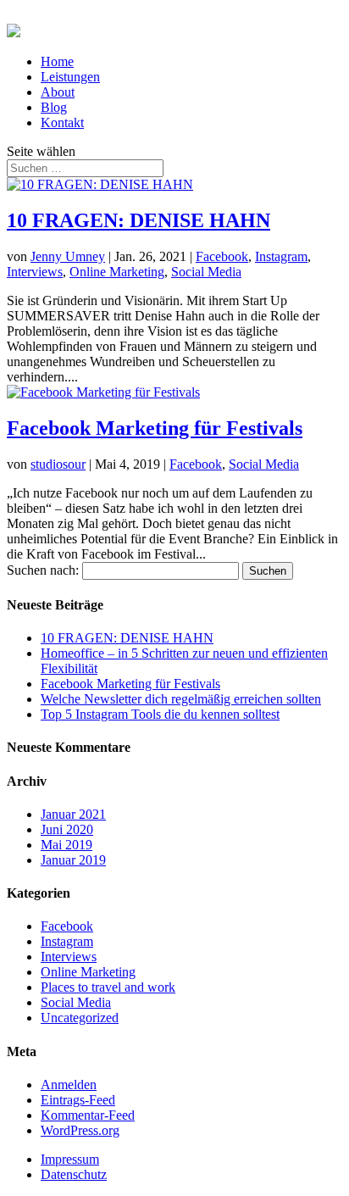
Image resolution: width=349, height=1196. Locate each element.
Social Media (206, 271)
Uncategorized (80, 1017)
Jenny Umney (67, 256)
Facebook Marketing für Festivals (154, 428)
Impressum (70, 1159)
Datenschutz (74, 1174)
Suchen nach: (43, 570)
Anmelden (69, 1084)
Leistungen (70, 77)
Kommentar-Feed (88, 1115)
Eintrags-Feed (78, 1100)
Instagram (281, 256)
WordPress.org (80, 1130)
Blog (54, 107)
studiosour (58, 464)
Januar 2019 (73, 860)
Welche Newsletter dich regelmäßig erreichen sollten (181, 699)
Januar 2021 (73, 814)
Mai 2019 (66, 844)
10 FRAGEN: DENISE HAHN (138, 220)
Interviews (35, 271)
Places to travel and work (108, 987)
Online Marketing (116, 271)
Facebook (222, 256)
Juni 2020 (67, 829)
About (58, 92)
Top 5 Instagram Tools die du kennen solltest (160, 714)
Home (57, 61)
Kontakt (62, 122)
